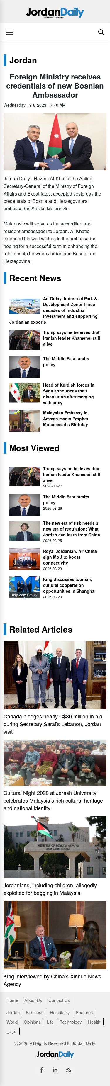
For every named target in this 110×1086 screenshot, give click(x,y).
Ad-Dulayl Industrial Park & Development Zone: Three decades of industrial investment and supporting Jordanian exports (53, 310)
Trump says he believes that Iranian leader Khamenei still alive (71, 338)
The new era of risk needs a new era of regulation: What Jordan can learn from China (71, 529)
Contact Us (59, 1000)
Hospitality (60, 1012)
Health (94, 1022)
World (12, 1022)
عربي (11, 1031)
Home (12, 1000)
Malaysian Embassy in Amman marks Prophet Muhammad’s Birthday (65, 418)
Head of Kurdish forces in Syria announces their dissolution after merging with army (68, 393)
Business (35, 1012)
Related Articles (40, 629)
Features (84, 1012)
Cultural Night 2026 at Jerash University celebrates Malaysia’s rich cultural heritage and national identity (53, 800)
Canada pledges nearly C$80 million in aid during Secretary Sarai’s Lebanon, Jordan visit (53, 723)
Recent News (35, 278)
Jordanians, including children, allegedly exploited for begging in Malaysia (50, 888)
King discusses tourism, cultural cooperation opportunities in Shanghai (69, 585)
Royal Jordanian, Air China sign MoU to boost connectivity (70, 557)
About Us (33, 1000)
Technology (71, 1022)
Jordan (23, 60)
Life (50, 1022)
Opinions (32, 1022)
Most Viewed (34, 448)
